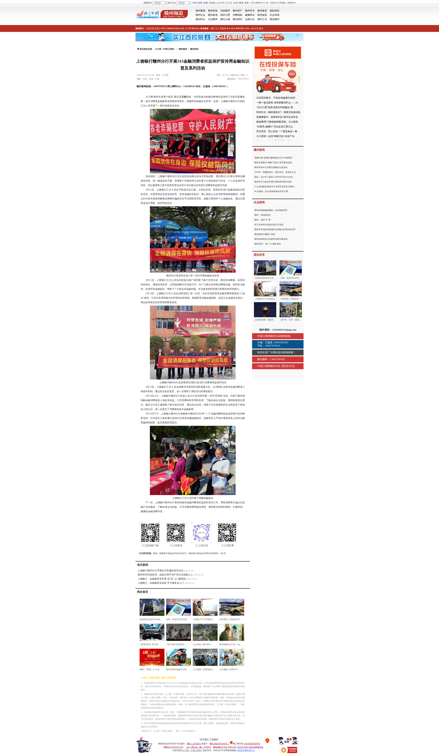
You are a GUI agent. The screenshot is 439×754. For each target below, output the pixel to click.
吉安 (256, 28)
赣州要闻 (200, 10)
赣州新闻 (259, 149)
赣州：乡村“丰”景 (262, 220)
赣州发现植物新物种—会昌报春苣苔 (270, 210)
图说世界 (259, 254)
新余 (233, 28)
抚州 (261, 28)
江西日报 (150, 28)
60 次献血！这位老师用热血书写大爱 (271, 191)
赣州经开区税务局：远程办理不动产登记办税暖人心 (165, 574)
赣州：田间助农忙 (262, 215)
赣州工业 (262, 19)
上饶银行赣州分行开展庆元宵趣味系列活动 (160, 570)
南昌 (213, 28)
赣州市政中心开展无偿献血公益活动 (270, 167)
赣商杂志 (196, 28)
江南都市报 (170, 28)
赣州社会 (200, 15)
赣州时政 (213, 10)
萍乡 (229, 28)
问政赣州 (225, 10)
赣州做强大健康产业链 (264, 234)
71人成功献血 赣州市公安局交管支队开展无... (275, 186)
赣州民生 (200, 19)
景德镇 (223, 28)
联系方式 (288, 366)
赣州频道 (183, 49)
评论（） (245, 75)
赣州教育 (262, 10)
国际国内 (274, 10)
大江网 (188, 28)
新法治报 (180, 28)
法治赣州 (213, 19)
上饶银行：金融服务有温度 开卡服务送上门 (161, 583)
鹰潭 (238, 28)
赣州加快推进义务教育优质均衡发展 (270, 239)
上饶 (252, 28)
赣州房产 (237, 10)
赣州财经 (237, 19)
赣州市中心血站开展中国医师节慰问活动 (273, 182)
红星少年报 (160, 28)
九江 (217, 28)
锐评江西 (225, 15)
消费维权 (237, 15)
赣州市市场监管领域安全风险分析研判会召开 (275, 229)
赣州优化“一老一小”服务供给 (267, 244)
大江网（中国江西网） (165, 49)
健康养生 (250, 15)
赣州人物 (225, 19)
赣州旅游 (262, 15)
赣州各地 (213, 15)
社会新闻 (259, 202)
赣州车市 (250, 10)
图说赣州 (274, 19)
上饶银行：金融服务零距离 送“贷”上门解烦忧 (162, 579)
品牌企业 (250, 19)
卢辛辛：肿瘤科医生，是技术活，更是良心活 (275, 172)
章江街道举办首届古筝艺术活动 (268, 224)
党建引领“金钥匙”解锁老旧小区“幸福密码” (273, 158)
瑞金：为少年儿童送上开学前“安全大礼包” (273, 177)
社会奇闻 (274, 15)
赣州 (242, 28)
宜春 (247, 28)
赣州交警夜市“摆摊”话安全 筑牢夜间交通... (273, 162)
